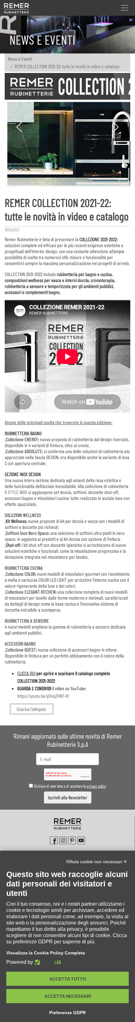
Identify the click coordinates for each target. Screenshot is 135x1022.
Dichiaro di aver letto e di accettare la (69, 786)
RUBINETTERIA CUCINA (24, 568)
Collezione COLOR (20, 574)
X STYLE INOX (16, 492)
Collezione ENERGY (22, 439)
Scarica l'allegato (31, 709)
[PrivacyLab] (47, 962)
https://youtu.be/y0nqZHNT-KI (43, 696)
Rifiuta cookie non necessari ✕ (96, 861)
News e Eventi (20, 59)
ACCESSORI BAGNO (20, 644)
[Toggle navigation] (124, 8)
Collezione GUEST (21, 650)
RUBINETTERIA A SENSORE (27, 621)
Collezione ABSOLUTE (24, 451)
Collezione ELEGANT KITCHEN (31, 592)
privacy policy (96, 786)
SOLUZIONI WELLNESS (23, 515)
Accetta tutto (67, 978)
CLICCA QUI (26, 673)
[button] (19, 128)
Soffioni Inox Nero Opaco (27, 533)
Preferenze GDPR (67, 1012)
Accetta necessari (67, 996)
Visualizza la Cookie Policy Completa (45, 952)
